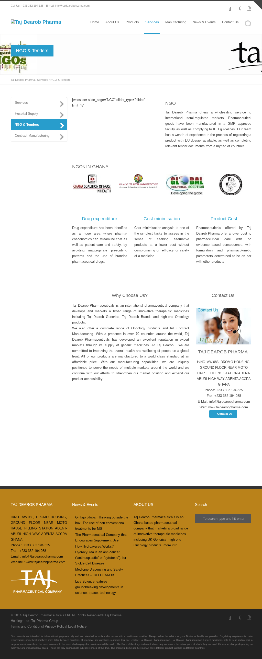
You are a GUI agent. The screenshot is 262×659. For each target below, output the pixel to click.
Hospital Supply (26, 113)
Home (94, 22)
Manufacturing (175, 22)
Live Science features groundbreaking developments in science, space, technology (99, 587)
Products (132, 22)
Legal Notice (77, 626)
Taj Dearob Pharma (23, 79)
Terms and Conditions (27, 626)
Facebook (226, 6)
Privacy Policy (55, 626)
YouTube (246, 6)
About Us (112, 22)
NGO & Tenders (27, 124)
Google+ (236, 6)
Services (152, 22)
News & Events (204, 22)
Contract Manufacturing (32, 135)
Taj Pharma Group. (45, 621)
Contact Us (230, 22)
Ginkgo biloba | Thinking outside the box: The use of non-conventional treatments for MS (101, 522)
